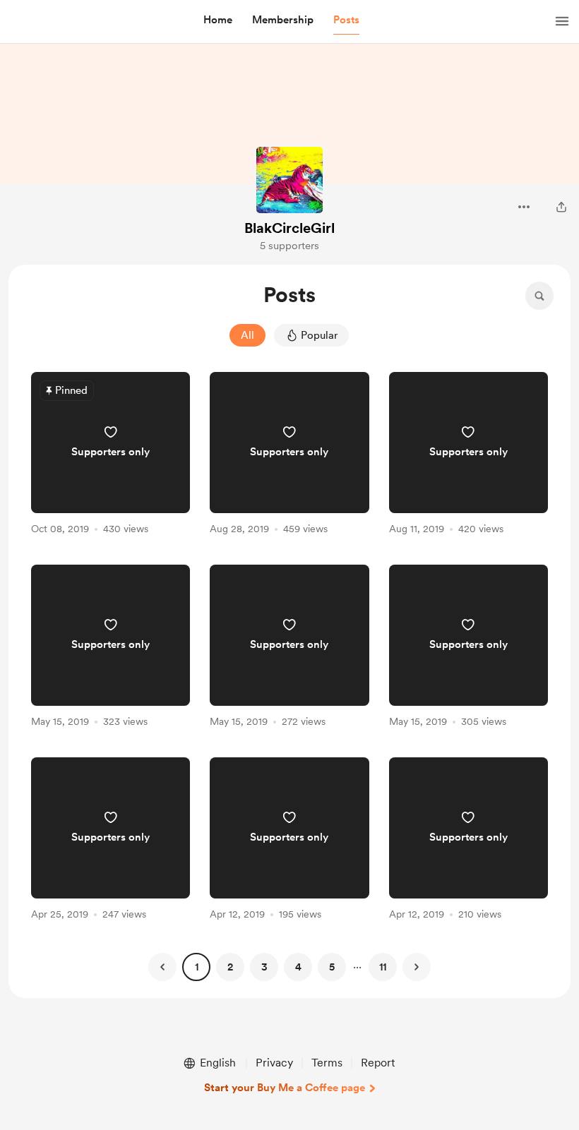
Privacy (274, 1062)
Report (378, 1062)
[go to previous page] (162, 967)
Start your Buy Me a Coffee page (284, 1087)
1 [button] (196, 967)
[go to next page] (416, 967)
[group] (110, 455)
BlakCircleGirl (289, 228)
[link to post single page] (110, 455)
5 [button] (332, 967)
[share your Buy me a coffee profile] (561, 207)
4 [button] (298, 967)
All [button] (247, 335)
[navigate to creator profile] (289, 180)
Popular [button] (319, 335)
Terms (326, 1062)
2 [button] (230, 967)
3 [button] (264, 967)
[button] (218, 20)
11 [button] (382, 967)
